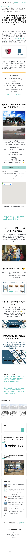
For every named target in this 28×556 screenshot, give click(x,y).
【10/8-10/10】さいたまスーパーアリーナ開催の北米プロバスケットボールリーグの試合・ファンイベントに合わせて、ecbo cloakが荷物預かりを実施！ (14, 511)
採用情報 (14, 537)
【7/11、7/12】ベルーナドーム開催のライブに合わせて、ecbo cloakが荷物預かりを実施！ (5, 414)
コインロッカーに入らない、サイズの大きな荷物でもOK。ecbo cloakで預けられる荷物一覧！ (14, 498)
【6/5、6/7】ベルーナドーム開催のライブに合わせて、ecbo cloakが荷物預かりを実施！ (14, 414)
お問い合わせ (14, 535)
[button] (14, 167)
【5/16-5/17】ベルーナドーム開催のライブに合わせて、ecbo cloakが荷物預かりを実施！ (22, 414)
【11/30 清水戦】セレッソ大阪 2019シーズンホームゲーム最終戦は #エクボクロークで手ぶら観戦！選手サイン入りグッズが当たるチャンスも (14, 378)
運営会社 (14, 532)
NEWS (14, 27)
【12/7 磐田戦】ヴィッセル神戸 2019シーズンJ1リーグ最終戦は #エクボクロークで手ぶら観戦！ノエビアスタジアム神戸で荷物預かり (14, 390)
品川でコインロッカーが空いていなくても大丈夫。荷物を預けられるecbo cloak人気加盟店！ (16, 504)
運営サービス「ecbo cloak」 (14, 534)
